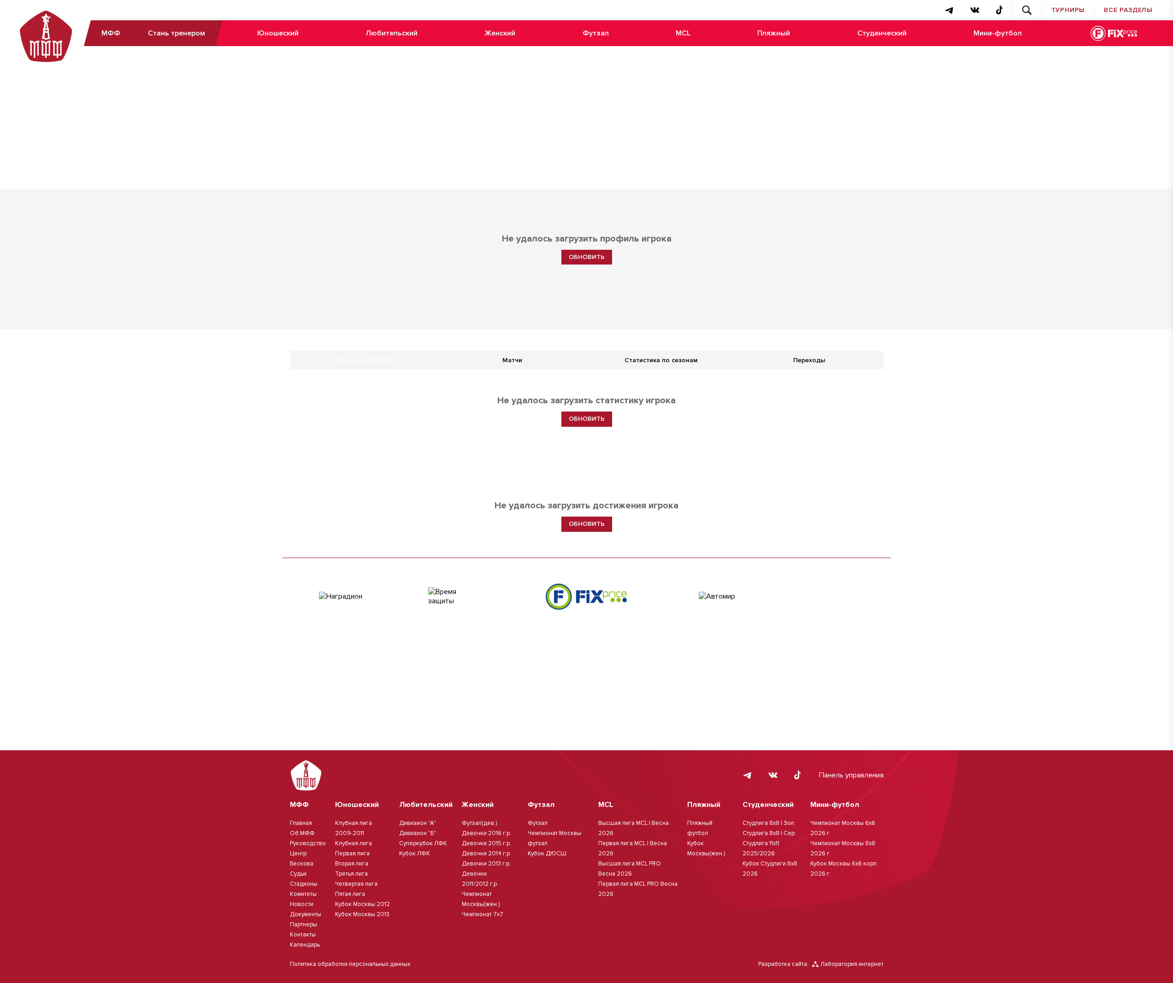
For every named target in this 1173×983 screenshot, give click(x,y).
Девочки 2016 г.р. (486, 833)
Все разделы (1128, 10)
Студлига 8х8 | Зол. (769, 823)
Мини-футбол (997, 33)
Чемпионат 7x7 (482, 914)
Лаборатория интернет (852, 964)
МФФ (110, 33)
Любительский (391, 33)
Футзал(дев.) (479, 823)
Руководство (308, 843)
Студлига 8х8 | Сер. (769, 833)
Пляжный (773, 33)
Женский (499, 33)
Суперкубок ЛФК (423, 843)
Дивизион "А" (417, 823)
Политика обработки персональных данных (350, 964)
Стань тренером (176, 33)
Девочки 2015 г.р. (486, 843)
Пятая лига (350, 894)
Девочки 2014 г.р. (486, 853)
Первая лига (352, 853)
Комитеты (303, 894)
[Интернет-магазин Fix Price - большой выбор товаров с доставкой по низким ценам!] (586, 596)
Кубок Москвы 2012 (362, 904)
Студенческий (882, 33)
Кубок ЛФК (414, 853)
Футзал (596, 33)
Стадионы (304, 884)
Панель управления (851, 775)
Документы (305, 914)
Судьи (298, 873)
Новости (301, 904)
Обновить (587, 257)
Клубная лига (353, 843)
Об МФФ (302, 833)
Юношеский (278, 33)
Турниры (1068, 10)
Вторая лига (351, 863)
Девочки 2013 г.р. (486, 863)
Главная (301, 823)
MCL (683, 33)
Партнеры (303, 924)
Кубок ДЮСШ (547, 853)
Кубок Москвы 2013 (362, 914)
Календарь (305, 944)
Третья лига (351, 873)
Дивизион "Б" (417, 833)
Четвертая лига (356, 884)
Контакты (303, 934)
